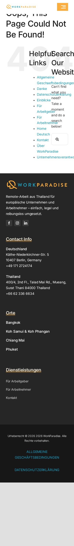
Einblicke (44, 100)
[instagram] (17, 223)
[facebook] (9, 223)
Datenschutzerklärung (37, 470)
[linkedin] (25, 223)
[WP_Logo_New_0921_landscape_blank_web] (21, 6)
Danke (42, 89)
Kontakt (43, 140)
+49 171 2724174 (19, 266)
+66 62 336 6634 (20, 294)
